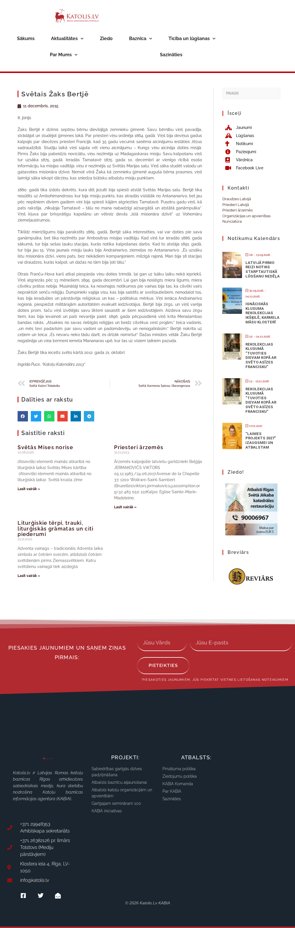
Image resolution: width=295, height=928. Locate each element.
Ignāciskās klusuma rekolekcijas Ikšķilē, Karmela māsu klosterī (262, 313)
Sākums (26, 38)
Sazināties (171, 54)
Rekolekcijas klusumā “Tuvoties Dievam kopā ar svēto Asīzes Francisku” (260, 355)
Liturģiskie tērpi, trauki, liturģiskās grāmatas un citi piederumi (55, 528)
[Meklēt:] (251, 93)
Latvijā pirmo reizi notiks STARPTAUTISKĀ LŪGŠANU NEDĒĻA (262, 269)
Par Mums (61, 54)
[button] (23, 416)
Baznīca (137, 38)
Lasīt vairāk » (29, 489)
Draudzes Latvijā (236, 199)
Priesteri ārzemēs (138, 447)
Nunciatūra (232, 221)
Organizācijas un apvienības (246, 216)
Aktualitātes (64, 38)
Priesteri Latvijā (235, 205)
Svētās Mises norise (45, 447)
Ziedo (106, 38)
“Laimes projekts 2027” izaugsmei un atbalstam (260, 440)
